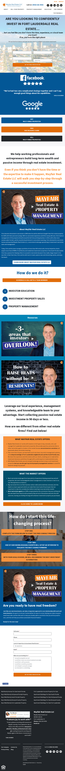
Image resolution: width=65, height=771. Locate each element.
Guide (31, 129)
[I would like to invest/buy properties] (32, 664)
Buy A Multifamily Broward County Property (13, 700)
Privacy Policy (5, 749)
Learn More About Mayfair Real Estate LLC (32, 262)
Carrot (24, 764)
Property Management (34, 9)
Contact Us (14, 747)
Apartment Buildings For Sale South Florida (46, 694)
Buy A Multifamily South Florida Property (13, 697)
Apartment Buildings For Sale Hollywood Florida (48, 697)
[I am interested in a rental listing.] (32, 668)
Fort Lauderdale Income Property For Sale (46, 691)
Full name (16, 50)
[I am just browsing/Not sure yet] (32, 658)
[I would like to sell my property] (32, 662)
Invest (6, 9)
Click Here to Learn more (32, 504)
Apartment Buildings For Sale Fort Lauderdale (47, 703)
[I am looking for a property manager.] (32, 666)
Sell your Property (17, 9)
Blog (55, 1)
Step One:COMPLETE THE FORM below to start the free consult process (28, 532)
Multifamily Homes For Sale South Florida (13, 691)
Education (47, 9)
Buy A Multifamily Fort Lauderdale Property (13, 703)
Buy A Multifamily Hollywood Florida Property (14, 694)
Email (15, 56)
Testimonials (58, 13)
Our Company (58, 9)
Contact (61, 1)
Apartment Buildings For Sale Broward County (47, 700)
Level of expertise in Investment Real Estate (42, 57)
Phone (35, 50)
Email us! (36, 723)
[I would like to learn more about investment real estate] (32, 660)
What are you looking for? (21, 655)
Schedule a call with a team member (31, 280)
